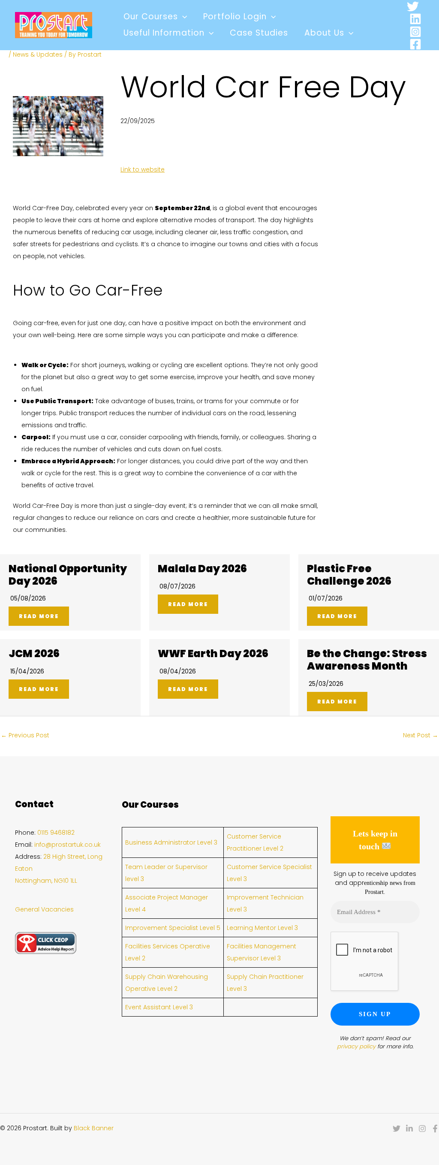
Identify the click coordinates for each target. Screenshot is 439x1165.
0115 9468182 (56, 832)
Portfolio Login (235, 16)
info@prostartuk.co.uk (67, 844)
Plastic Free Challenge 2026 (349, 574)
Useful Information (163, 33)
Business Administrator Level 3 (171, 842)
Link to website (142, 169)
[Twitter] (413, 6)
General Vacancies (44, 909)
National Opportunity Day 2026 (68, 574)
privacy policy (356, 1046)
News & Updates (38, 54)
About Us (324, 33)
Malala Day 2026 (202, 568)
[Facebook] (415, 44)
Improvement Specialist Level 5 (172, 928)
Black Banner (94, 1128)
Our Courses (150, 16)
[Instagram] (415, 32)
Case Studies (259, 33)
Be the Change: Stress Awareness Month (367, 659)
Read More (39, 616)
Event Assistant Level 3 (159, 1007)
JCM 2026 (34, 653)
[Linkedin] (415, 19)
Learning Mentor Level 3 (262, 928)
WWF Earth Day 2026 (213, 653)
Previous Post (25, 735)
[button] (182, 17)
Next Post (420, 735)
